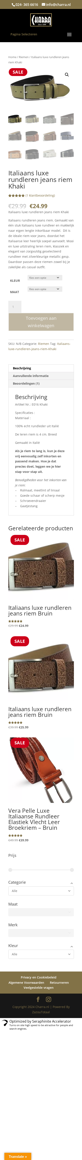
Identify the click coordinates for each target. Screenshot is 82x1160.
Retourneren (59, 981)
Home (12, 57)
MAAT (14, 292)
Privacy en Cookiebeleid (38, 976)
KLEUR (15, 280)
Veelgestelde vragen (39, 986)
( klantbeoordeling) (40, 195)
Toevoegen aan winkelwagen (41, 321)
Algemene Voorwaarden (26, 981)
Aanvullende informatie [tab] (31, 376)
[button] (67, 75)
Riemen (24, 57)
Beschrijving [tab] (22, 368)
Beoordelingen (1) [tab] (26, 383)
